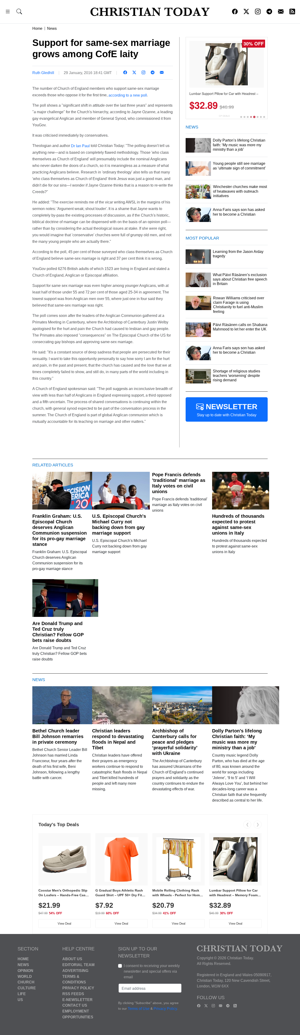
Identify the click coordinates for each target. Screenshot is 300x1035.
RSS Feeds (73, 994)
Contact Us (74, 1005)
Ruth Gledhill (43, 73)
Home (37, 28)
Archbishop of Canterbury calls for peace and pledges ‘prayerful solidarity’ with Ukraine (174, 742)
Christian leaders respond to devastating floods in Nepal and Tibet (118, 739)
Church (26, 982)
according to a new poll (128, 95)
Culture (27, 988)
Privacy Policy (78, 988)
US (20, 999)
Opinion (25, 971)
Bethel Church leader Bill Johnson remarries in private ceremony (57, 736)
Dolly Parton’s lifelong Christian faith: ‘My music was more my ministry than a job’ (237, 739)
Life (22, 994)
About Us (72, 959)
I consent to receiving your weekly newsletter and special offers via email (152, 971)
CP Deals (224, 115)
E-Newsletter (77, 999)
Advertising (75, 971)
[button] (8, 12)
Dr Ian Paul (80, 146)
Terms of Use (139, 1009)
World (25, 976)
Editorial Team (78, 965)
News (52, 28)
